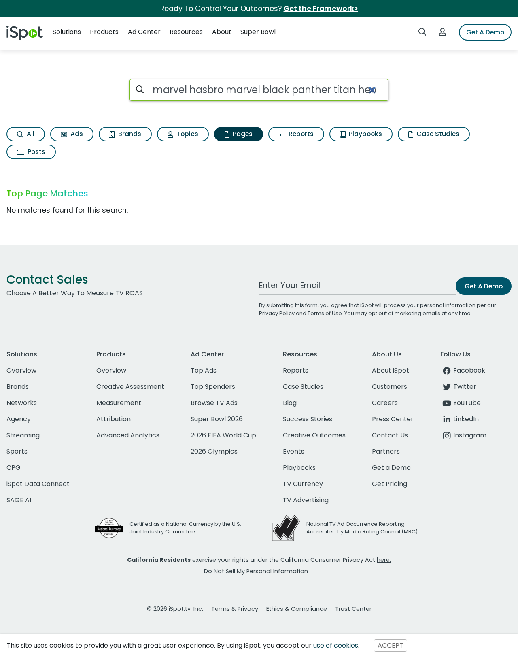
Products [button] (104, 31)
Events (293, 451)
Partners (386, 451)
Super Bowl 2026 (217, 419)
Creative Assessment (130, 386)
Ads (76, 134)
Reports (300, 134)
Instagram (469, 435)
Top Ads (204, 370)
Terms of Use (325, 313)
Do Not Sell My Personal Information (256, 571)
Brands (129, 134)
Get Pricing (389, 483)
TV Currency (303, 483)
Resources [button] (186, 31)
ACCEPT (390, 645)
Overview (21, 370)
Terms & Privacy (234, 609)
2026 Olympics (214, 451)
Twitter (464, 386)
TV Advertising (306, 500)
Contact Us (390, 435)
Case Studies (437, 134)
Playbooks (364, 134)
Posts (35, 151)
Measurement (118, 402)
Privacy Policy (277, 313)
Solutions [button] (67, 31)
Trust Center (353, 609)
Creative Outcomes (314, 435)
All (29, 134)
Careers (385, 402)
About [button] (221, 31)
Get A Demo (485, 32)
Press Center (393, 419)
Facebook (469, 370)
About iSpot (390, 370)
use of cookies (335, 645)
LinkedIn (466, 419)
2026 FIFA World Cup (223, 435)
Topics (186, 134)
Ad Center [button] (144, 31)
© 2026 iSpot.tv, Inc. (175, 609)
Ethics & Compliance (296, 609)
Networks (21, 402)
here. (384, 560)
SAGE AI (18, 500)
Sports (17, 451)
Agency (18, 419)
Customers (389, 386)
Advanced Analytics (127, 435)
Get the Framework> (321, 8)
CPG (13, 467)
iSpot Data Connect (38, 483)
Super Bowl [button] (258, 31)
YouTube (467, 402)
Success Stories (307, 419)
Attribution (113, 419)
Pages (242, 134)
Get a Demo (391, 467)
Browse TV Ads (214, 402)
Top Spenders (213, 386)
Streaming (23, 435)
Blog (290, 402)
